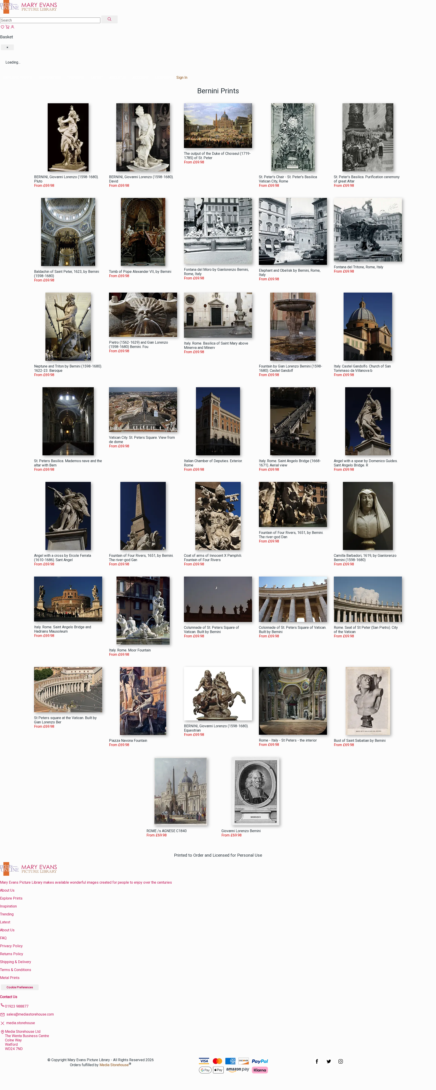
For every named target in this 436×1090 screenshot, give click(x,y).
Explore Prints (17, 77)
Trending (75, 77)
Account (141, 77)
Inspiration (50, 77)
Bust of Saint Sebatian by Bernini (360, 740)
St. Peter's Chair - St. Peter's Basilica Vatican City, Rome (288, 179)
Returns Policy (11, 954)
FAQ (3, 938)
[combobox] (50, 20)
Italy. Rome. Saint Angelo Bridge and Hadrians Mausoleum (62, 629)
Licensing (164, 77)
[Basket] (7, 28)
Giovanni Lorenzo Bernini (241, 831)
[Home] (28, 12)
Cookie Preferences (20, 987)
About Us (117, 77)
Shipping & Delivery (15, 962)
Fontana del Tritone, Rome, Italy (358, 267)
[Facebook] (317, 1064)
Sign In (181, 77)
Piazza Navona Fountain (128, 740)
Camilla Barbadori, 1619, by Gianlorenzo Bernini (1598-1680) (365, 557)
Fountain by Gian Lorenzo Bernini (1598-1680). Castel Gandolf (290, 368)
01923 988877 (16, 1006)
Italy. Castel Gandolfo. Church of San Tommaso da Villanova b (362, 368)
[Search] (109, 19)
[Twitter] (328, 1064)
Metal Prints (10, 978)
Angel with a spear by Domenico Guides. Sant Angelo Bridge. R (366, 463)
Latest (97, 77)
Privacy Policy (11, 946)
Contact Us (8, 997)
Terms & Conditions (15, 970)
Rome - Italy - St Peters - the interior (288, 740)
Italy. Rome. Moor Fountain (130, 650)
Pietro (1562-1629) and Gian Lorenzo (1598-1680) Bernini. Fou (138, 344)
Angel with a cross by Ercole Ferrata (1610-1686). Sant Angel (62, 557)
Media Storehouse (114, 1065)
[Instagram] (340, 1064)
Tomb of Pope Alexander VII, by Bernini (140, 271)
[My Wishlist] (2, 28)
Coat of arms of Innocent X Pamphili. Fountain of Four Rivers (213, 557)
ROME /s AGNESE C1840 (166, 831)
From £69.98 (44, 185)
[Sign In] (12, 28)
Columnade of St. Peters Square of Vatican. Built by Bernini (211, 629)
